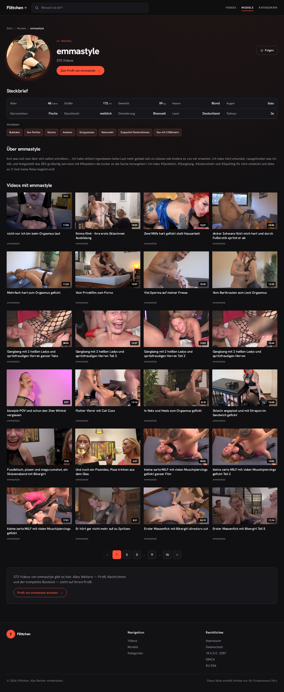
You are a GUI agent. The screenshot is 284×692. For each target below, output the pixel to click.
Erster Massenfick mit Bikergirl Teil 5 (239, 528)
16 (167, 555)
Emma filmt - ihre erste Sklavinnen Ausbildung (100, 235)
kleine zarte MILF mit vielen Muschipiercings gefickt (38, 530)
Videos (231, 7)
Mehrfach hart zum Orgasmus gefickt (34, 292)
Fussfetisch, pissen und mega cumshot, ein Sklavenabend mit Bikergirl (37, 471)
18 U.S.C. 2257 (216, 653)
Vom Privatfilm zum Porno (94, 292)
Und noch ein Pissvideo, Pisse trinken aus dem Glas (105, 471)
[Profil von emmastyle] (28, 56)
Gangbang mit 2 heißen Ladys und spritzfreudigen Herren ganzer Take (32, 353)
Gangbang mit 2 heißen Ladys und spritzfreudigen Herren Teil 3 (100, 353)
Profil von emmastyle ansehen (42, 594)
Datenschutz (214, 647)
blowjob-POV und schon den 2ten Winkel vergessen (36, 412)
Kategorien (268, 7)
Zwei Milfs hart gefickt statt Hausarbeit (172, 233)
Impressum (213, 641)
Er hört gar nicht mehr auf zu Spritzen (103, 528)
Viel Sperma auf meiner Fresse (165, 292)
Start (10, 28)
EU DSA (211, 666)
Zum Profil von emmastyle (82, 72)
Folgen (268, 51)
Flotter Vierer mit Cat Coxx (95, 410)
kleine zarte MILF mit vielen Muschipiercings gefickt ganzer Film (175, 471)
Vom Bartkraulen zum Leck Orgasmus (240, 292)
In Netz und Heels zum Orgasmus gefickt (173, 410)
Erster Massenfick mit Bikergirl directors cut (176, 528)
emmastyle (13, 243)
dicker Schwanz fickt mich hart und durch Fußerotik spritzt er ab (243, 235)
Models (247, 7)
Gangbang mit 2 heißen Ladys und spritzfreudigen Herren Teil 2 (168, 353)
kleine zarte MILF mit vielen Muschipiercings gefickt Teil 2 (244, 471)
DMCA (210, 659)
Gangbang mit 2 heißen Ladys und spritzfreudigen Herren (237, 353)
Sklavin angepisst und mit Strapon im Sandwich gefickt (239, 412)
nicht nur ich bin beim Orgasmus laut (33, 233)
